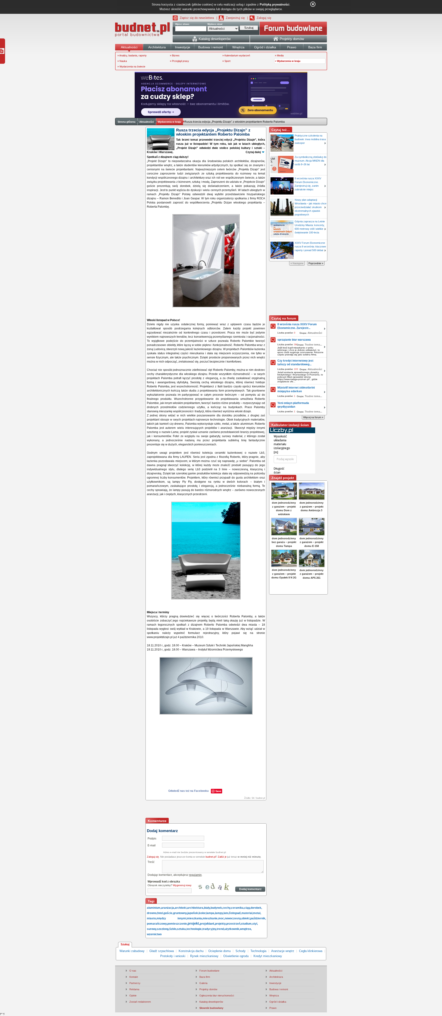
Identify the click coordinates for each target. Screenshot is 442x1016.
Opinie (133, 995)
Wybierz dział (214, 24)
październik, (258, 918)
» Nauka (122, 61)
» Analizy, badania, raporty (132, 55)
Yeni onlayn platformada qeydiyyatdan (293, 404)
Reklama (134, 989)
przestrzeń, (233, 923)
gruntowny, (180, 913)
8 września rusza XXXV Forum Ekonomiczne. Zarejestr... (297, 326)
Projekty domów (208, 989)
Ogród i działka (277, 1001)
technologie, (194, 929)
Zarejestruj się (235, 18)
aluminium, (154, 907)
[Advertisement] (206, 809)
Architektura (276, 976)
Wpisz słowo (182, 24)
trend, (220, 929)
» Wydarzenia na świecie (131, 66)
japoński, (193, 913)
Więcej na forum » (313, 417)
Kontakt (133, 976)
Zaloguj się (264, 18)
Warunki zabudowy (132, 951)
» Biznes (175, 55)
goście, (168, 913)
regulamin (195, 875)
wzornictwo (154, 934)
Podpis (152, 838)
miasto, (152, 918)
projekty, (220, 923)
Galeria (203, 983)
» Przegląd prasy (179, 61)
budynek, (217, 907)
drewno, (152, 913)
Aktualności (146, 121)
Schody (241, 951)
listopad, (235, 913)
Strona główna (126, 121)
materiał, (247, 913)
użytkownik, (232, 929)
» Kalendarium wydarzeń (236, 55)
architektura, (195, 907)
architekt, (181, 907)
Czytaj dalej (253, 152)
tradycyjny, (209, 929)
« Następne (297, 263)
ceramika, (237, 907)
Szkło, (173, 929)
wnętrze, (246, 929)
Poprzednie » (315, 263)
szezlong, (163, 929)
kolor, (202, 913)
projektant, (207, 923)
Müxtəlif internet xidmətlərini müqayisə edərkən (296, 389)
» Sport (226, 61)
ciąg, (247, 907)
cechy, (227, 907)
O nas (132, 970)
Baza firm (204, 976)
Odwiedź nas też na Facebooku (188, 790)
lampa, (210, 913)
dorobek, (256, 907)
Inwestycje (275, 983)
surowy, (152, 929)
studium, (246, 923)
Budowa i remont (278, 989)
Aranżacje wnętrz (282, 951)
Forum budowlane (209, 970)
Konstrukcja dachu (191, 951)
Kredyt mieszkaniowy (267, 956)
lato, (226, 913)
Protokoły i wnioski (172, 956)
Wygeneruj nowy (182, 885)
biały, (207, 907)
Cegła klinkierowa (310, 951)
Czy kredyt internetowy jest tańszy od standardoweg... (295, 362)
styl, (255, 923)
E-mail (152, 845)
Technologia (258, 951)
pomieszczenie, (177, 923)
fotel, (160, 913)
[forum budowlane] (293, 28)
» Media (279, 55)
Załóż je (222, 856)
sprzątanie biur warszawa (294, 339)
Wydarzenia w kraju (169, 121)
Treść (151, 862)
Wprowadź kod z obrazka (164, 881)
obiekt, (245, 918)
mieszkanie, (210, 918)
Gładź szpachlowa (161, 951)
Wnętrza (274, 995)
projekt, (194, 923)
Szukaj (125, 944)
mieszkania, (195, 918)
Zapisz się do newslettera (197, 18)
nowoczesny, (233, 918)
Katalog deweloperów (211, 1001)
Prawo (272, 1008)
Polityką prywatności (274, 4)
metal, (257, 913)
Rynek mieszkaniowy (204, 956)
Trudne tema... (313, 344)
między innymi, (172, 918)
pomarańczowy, (157, 923)
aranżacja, (168, 907)
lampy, (219, 913)
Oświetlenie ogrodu (236, 956)
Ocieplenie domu (219, 951)
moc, (221, 918)
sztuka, (181, 929)
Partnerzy (134, 983)
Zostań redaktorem (140, 1001)
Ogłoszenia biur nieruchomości (216, 995)
